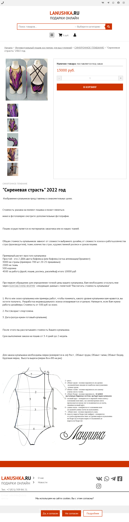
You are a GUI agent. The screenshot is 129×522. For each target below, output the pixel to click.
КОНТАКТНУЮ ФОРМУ (22, 285)
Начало (8, 47)
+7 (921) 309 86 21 (17, 489)
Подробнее (93, 513)
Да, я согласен (50, 513)
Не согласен (71, 513)
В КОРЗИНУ (89, 87)
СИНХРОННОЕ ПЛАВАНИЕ (89, 47)
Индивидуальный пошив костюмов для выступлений (43, 47)
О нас (41, 477)
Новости (42, 482)
